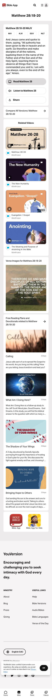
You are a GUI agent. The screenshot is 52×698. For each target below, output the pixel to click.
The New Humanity (23, 183)
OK (43, 668)
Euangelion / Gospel (23, 215)
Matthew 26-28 (21, 152)
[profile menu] (44, 5)
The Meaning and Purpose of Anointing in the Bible (25, 248)
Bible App (16, 528)
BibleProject (16, 155)
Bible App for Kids (34, 528)
